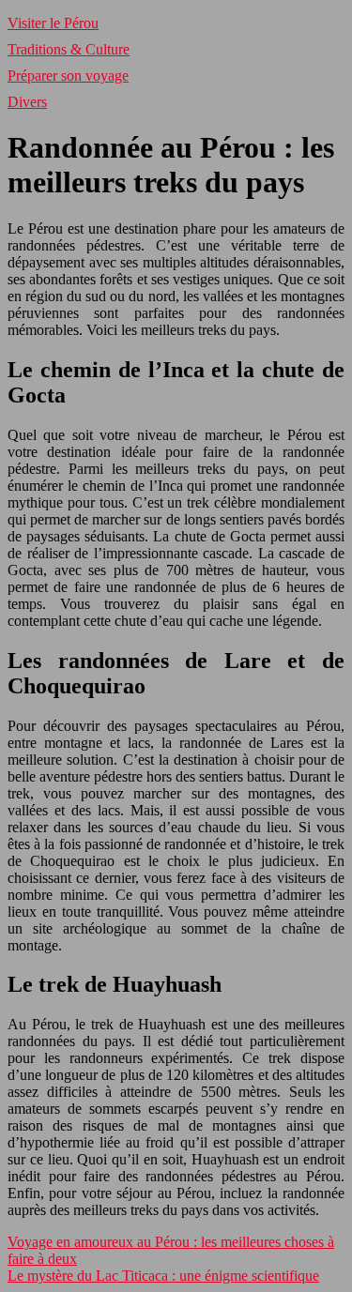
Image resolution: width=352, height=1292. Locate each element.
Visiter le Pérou (53, 23)
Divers (27, 102)
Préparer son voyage (68, 76)
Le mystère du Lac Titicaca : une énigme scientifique (163, 1276)
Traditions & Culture (69, 49)
